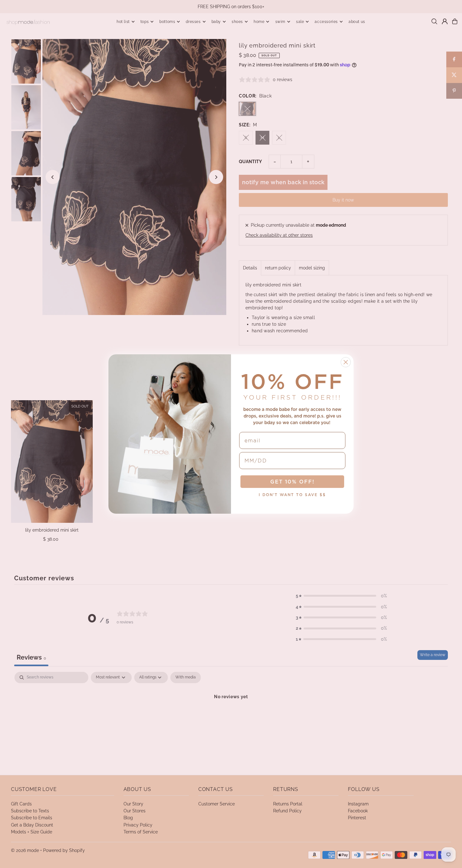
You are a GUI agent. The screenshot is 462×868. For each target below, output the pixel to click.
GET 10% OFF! (292, 481)
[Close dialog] (345, 362)
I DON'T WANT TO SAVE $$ (292, 494)
